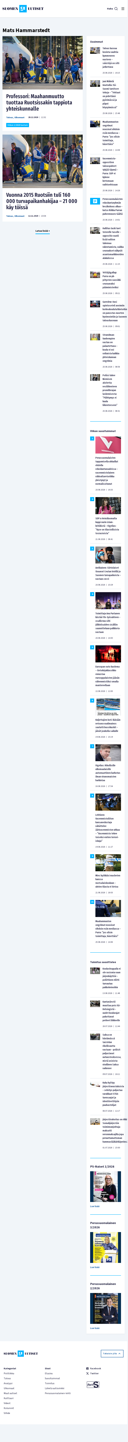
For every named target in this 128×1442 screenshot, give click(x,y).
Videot (7, 1403)
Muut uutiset (10, 1393)
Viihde (7, 1413)
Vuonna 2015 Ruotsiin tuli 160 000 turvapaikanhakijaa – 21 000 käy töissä (41, 201)
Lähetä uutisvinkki (54, 1388)
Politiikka (9, 1373)
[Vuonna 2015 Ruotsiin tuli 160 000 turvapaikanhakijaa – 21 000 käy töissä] (42, 161)
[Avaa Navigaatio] (123, 9)
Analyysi (8, 1383)
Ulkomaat (19, 117)
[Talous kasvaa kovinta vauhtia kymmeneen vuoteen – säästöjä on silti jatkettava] (95, 60)
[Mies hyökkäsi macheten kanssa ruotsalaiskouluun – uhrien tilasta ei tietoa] (108, 862)
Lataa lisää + (43, 231)
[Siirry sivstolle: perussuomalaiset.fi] (105, 1384)
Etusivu (49, 1373)
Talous (9, 117)
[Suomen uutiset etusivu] (23, 8)
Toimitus (49, 1383)
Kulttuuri (8, 1398)
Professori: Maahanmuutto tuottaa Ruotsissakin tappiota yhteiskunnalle (39, 102)
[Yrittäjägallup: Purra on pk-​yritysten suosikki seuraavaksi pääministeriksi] (95, 283)
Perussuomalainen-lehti (58, 1393)
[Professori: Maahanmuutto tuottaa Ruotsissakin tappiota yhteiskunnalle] (42, 62)
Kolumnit (9, 1408)
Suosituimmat (52, 1378)
